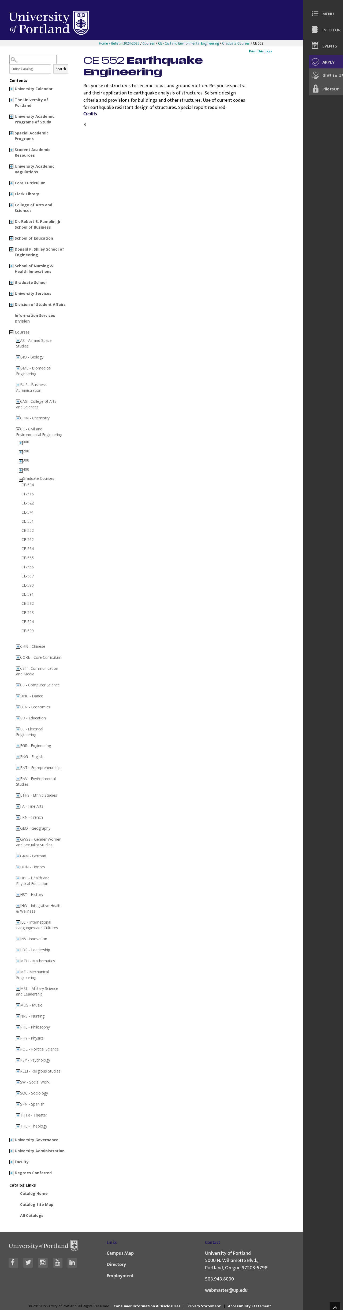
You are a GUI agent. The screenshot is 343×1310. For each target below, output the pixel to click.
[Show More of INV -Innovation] (18, 939)
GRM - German (33, 855)
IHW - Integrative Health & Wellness (39, 908)
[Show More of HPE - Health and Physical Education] (18, 878)
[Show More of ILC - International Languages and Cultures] (18, 922)
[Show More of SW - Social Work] (18, 1082)
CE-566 (27, 567)
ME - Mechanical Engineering (32, 974)
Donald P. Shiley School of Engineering (39, 252)
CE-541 (27, 512)
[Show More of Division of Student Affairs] (11, 305)
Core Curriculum (30, 182)
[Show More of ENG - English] (18, 757)
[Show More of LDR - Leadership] (18, 950)
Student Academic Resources (32, 152)
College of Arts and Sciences (33, 207)
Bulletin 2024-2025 (125, 43)
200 (26, 451)
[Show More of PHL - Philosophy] (18, 1027)
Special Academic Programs (32, 135)
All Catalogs (31, 1215)
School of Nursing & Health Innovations (34, 268)
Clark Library (27, 193)
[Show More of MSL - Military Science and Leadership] (18, 989)
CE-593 (27, 612)
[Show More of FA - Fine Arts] (18, 806)
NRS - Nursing (32, 1016)
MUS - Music (31, 1005)
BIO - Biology (31, 357)
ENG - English (31, 756)
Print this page (260, 51)
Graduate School (31, 282)
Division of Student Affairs (40, 304)
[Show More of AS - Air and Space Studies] (18, 341)
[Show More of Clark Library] (11, 194)
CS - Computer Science (40, 684)
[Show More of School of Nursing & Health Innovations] (11, 266)
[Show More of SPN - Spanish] (18, 1104)
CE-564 (27, 549)
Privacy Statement (204, 1306)
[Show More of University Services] (11, 294)
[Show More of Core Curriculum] (11, 183)
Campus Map (120, 1253)
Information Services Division (35, 318)
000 (26, 442)
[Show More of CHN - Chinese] (18, 647)
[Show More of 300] (21, 461)
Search (61, 69)
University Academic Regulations (34, 169)
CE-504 (27, 485)
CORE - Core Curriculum (40, 657)
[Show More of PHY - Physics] (18, 1038)
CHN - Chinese (32, 646)
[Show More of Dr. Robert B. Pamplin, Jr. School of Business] (11, 222)
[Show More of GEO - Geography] (18, 828)
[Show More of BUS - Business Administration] (18, 385)
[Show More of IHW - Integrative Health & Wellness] (18, 906)
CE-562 (27, 539)
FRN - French (31, 817)
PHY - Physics (32, 1038)
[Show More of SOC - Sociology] (18, 1093)
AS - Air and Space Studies (34, 343)
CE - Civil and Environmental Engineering (188, 43)
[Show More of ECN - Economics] (18, 707)
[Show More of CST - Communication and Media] (18, 669)
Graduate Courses (236, 43)
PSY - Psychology (35, 1060)
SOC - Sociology (34, 1093)
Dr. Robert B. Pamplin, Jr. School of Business (38, 224)
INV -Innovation (33, 938)
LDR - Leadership (35, 949)
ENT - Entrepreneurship (40, 767)
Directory (116, 1264)
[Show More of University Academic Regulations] (11, 166)
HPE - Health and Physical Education (33, 880)
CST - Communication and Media (37, 671)
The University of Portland (31, 102)
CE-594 (27, 622)
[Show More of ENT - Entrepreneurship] (18, 768)
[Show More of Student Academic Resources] (11, 150)
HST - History (31, 894)
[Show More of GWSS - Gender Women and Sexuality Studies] (18, 839)
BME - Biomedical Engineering (33, 370)
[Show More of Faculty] (11, 1162)
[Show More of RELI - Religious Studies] (18, 1071)
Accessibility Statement (249, 1306)
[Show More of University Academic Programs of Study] (11, 117)
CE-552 (27, 530)
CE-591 (27, 594)
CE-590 (27, 585)
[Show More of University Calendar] (11, 89)
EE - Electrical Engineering (29, 731)
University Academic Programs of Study (34, 119)
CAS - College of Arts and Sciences (36, 404)
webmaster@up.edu (226, 1290)
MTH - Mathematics (37, 960)
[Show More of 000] (21, 443)
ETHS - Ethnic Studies (38, 795)
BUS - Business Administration (31, 387)
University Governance (36, 1139)
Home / (105, 43)
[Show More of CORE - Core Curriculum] (18, 658)
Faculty (22, 1161)
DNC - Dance (31, 695)
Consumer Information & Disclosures (147, 1306)
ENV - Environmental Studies (36, 781)
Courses (149, 43)
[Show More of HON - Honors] (18, 867)
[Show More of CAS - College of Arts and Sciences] (18, 402)
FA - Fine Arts (31, 806)
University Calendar (34, 88)
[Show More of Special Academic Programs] (11, 133)
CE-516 (27, 494)
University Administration (40, 1150)
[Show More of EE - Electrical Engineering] (18, 729)
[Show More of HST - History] (18, 895)
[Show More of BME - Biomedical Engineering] (18, 368)
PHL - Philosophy (35, 1027)
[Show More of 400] (21, 471)
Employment (120, 1275)
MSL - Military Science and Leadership (37, 991)
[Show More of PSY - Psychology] (18, 1060)
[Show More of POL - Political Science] (18, 1049)
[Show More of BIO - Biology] (18, 357)
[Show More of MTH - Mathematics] (18, 961)
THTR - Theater (33, 1115)
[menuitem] (325, 13)
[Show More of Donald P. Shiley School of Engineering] (11, 249)
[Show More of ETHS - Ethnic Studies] (18, 795)
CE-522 (27, 503)
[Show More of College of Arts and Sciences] (11, 205)
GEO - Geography (35, 828)
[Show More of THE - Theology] (18, 1126)
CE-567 (27, 576)
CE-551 (27, 521)
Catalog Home (34, 1193)
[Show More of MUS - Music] (18, 1005)
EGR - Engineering (35, 745)
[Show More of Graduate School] (11, 283)
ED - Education (33, 717)
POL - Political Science (39, 1049)
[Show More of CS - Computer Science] (18, 685)
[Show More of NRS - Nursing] (18, 1016)
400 (26, 469)
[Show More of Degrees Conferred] (11, 1173)
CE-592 (27, 603)
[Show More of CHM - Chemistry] (18, 418)
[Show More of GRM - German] (18, 856)
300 (26, 460)
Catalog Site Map (36, 1204)
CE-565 (27, 558)
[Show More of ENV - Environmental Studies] (18, 779)
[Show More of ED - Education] (18, 718)
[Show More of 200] (21, 452)
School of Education (34, 238)
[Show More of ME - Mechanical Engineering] (18, 972)
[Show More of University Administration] (11, 1151)
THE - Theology (33, 1126)
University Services (33, 293)
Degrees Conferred (33, 1172)
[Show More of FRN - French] (18, 817)
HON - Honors (32, 866)
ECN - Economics (35, 706)
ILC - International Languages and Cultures (37, 925)
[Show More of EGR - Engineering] (18, 746)
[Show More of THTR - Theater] (18, 1115)
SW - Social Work (35, 1082)
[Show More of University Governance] (11, 1140)
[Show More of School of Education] (11, 238)
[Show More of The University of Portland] (11, 100)
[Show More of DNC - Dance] (18, 696)
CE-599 (27, 631)
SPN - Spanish (32, 1104)
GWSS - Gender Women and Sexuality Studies (38, 842)
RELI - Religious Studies (40, 1071)
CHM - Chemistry (35, 417)
